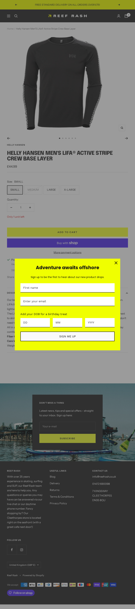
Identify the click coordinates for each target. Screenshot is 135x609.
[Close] (116, 263)
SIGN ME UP (67, 336)
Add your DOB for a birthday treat (43, 314)
